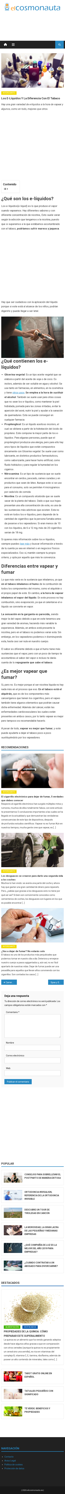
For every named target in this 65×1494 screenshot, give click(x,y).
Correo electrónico (15, 1055)
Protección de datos (14, 1468)
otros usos (18, 392)
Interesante (9, 93)
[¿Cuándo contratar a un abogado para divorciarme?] (13, 1266)
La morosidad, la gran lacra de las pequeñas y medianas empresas (41, 1230)
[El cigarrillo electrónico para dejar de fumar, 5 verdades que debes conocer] (32, 771)
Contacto (9, 1456)
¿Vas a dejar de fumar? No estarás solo (23, 951)
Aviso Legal (10, 1460)
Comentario (12, 1012)
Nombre (10, 1042)
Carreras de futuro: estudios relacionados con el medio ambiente (11, 982)
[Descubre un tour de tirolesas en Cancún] (13, 1213)
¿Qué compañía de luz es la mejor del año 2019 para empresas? (40, 1248)
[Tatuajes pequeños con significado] (13, 1394)
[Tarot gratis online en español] (13, 1376)
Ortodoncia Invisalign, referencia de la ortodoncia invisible (41, 1195)
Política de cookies (13, 1464)
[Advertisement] (38, 22)
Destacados (10, 1282)
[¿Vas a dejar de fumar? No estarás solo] (32, 925)
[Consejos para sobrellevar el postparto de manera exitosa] (13, 1177)
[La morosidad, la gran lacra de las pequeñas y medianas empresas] (13, 1230)
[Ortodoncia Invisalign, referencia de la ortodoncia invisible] (13, 1195)
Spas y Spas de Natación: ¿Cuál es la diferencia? (57, 982)
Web (8, 1068)
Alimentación (12, 1327)
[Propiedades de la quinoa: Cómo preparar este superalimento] (32, 1307)
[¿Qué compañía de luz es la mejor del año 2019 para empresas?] (13, 1248)
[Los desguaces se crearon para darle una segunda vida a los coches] (32, 850)
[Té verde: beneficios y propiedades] (13, 1411)
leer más (25, 543)
